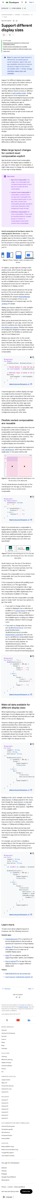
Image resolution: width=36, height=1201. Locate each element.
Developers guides (7, 1129)
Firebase (4, 1174)
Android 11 (5, 1118)
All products (5, 1180)
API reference (6, 1132)
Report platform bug (8, 1146)
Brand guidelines (19, 1187)
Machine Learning (7, 1059)
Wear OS (4, 1083)
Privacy (4, 1069)
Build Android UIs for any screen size (17, 974)
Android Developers (7, 14)
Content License (23, 1007)
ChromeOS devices (7, 1086)
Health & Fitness (6, 1062)
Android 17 (5, 1100)
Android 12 (5, 1115)
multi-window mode (19, 93)
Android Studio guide (8, 1126)
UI (25, 8)
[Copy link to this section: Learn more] (16, 925)
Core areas (16, 8)
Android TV (5, 1092)
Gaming (4, 1056)
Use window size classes (10, 327)
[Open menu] (3, 2)
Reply (7, 955)
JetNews (5, 304)
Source (4, 1039)
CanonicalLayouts (11, 939)
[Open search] (22, 2)
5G (2, 1072)
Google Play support (8, 1152)
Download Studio (7, 1135)
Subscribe (26, 1191)
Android (4, 1030)
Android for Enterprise (8, 1033)
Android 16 (5, 1103)
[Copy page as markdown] (10, 35)
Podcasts (4, 1048)
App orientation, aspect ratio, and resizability (19, 71)
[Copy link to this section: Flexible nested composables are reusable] (17, 423)
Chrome (4, 1171)
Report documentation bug (10, 1149)
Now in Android (10, 961)
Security (4, 1036)
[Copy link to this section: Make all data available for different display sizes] (27, 708)
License (10, 1187)
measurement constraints (14, 635)
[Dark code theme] (31, 357)
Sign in (31, 2)
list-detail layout (8, 450)
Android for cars (7, 1089)
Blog (3, 1045)
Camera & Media (7, 1065)
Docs (5, 17)
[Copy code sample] (33, 357)
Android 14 (5, 1109)
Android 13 (5, 1112)
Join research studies (8, 1155)
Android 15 (5, 1106)
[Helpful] (13, 20)
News (3, 1042)
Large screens (6, 1080)
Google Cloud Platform (9, 1177)
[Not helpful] (16, 20)
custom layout (20, 611)
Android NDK (6, 1138)
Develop (5, 8)
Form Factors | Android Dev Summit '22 (19, 977)
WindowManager (24, 297)
